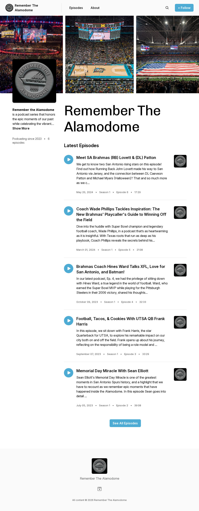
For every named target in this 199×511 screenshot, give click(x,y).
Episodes (76, 8)
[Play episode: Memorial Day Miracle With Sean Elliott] (68, 372)
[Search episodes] (167, 7)
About (95, 8)
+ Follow (184, 8)
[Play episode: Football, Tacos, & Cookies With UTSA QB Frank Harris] (68, 320)
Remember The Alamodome (26, 7)
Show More (21, 128)
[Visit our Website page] (99, 489)
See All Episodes (125, 423)
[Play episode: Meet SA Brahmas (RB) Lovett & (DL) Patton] (68, 159)
